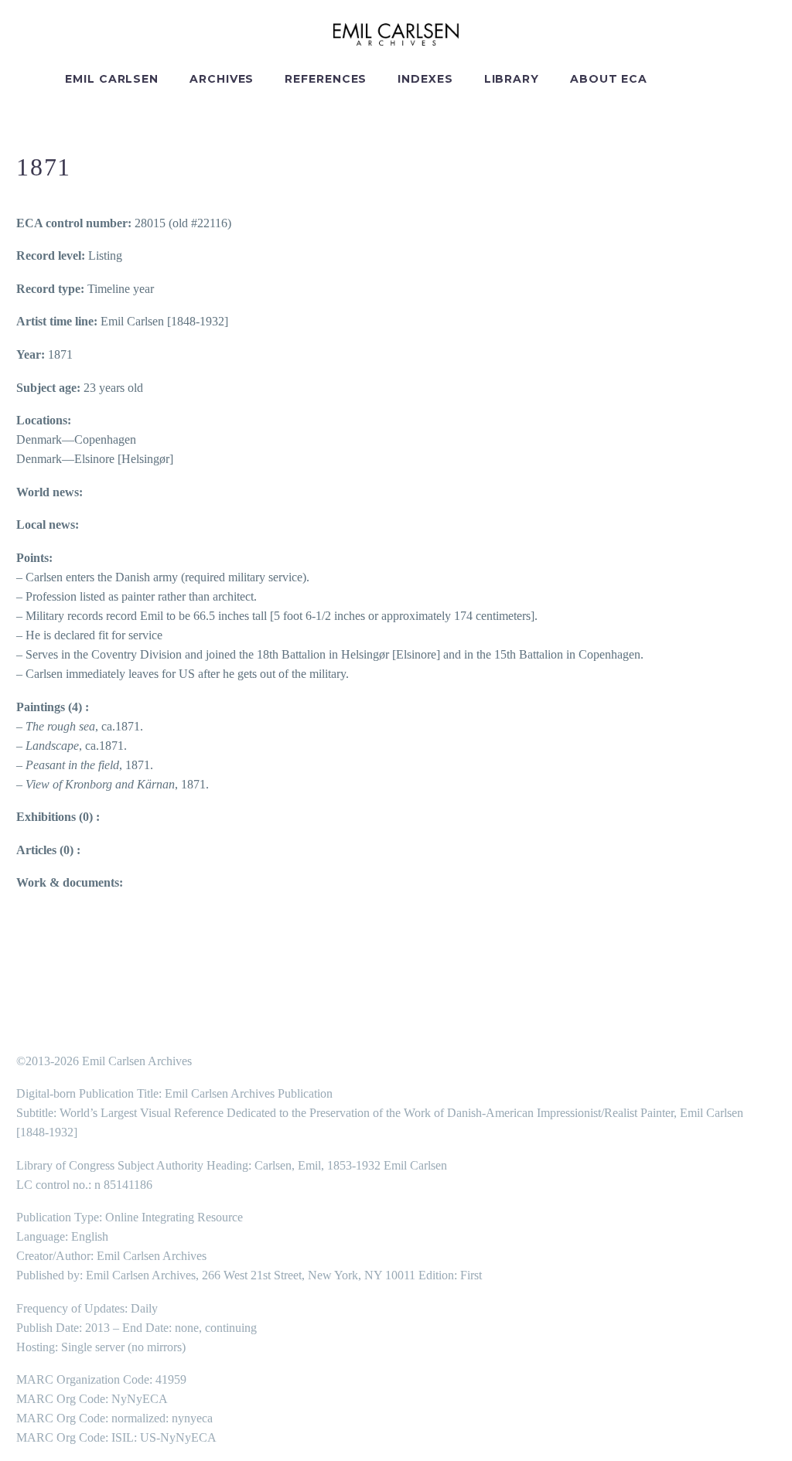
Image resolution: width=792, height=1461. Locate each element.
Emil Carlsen (112, 79)
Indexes (425, 79)
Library (511, 79)
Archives (221, 79)
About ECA (608, 79)
